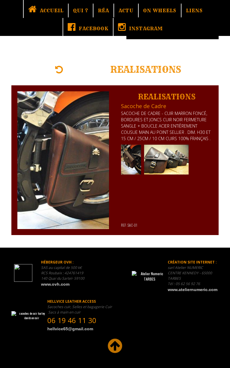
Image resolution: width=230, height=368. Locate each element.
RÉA (103, 10)
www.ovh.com (55, 284)
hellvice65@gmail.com (70, 328)
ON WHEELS (159, 10)
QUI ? (80, 10)
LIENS (194, 10)
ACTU (126, 10)
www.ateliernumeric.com (192, 289)
